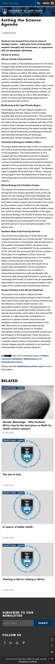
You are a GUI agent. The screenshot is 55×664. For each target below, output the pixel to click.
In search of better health (18, 526)
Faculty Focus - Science (13, 388)
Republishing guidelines (28, 661)
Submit (43, 623)
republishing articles (27, 366)
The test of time (12, 474)
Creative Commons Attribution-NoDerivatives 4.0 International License (25, 358)
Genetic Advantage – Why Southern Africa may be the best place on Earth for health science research (27, 425)
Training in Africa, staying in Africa (24, 579)
